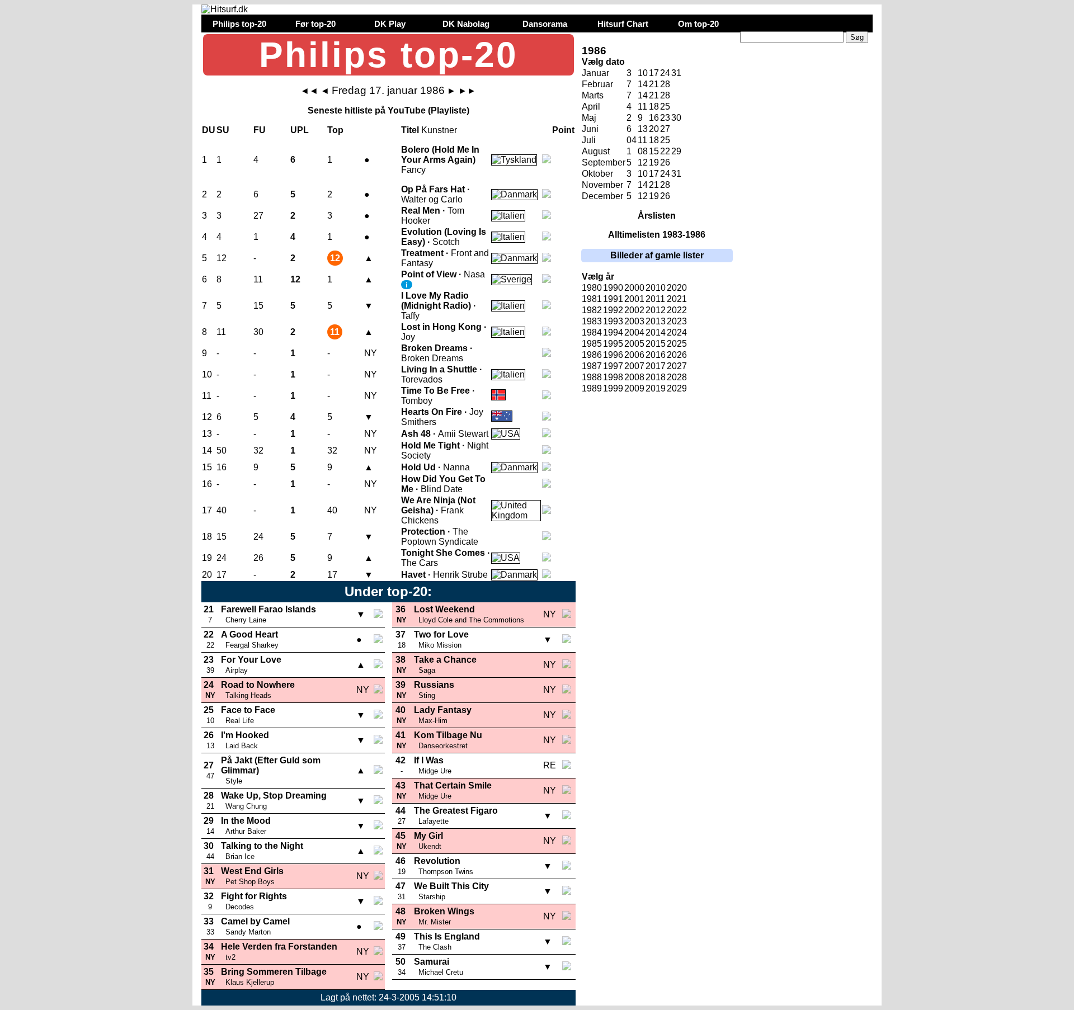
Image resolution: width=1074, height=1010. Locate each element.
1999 (613, 388)
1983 (592, 321)
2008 (634, 377)
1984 (592, 332)
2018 (656, 377)
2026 (677, 355)
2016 (656, 355)
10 (643, 73)
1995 (613, 343)
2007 (634, 366)
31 (676, 73)
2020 (677, 287)
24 (665, 73)
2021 (677, 299)
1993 (613, 321)
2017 (656, 366)
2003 (634, 321)
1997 (613, 366)
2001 (634, 299)
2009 (634, 388)
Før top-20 (315, 24)
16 (654, 117)
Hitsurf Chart (622, 24)
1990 (613, 287)
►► (467, 91)
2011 (655, 299)
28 (665, 84)
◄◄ (309, 91)
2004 (634, 332)
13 (643, 129)
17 (654, 173)
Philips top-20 (239, 24)
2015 (656, 343)
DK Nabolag (465, 24)
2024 (677, 332)
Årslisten (657, 215)
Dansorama (544, 24)
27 (665, 129)
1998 (613, 377)
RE (549, 765)
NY (370, 353)
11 (642, 106)
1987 (592, 366)
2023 (677, 321)
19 (654, 162)
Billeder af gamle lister (657, 255)
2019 (656, 388)
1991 (613, 299)
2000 (634, 287)
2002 (634, 310)
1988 (592, 377)
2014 (656, 332)
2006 (634, 355)
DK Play (390, 24)
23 (665, 117)
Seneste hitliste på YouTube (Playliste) (388, 110)
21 (654, 185)
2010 (656, 287)
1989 (592, 388)
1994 (613, 332)
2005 (634, 343)
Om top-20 (698, 24)
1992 (613, 310)
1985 (592, 343)
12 (643, 162)
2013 (656, 321)
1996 (613, 355)
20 (654, 129)
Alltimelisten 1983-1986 (656, 234)
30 (676, 117)
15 (654, 151)
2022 (677, 310)
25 (665, 106)
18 (654, 106)
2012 (656, 310)
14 (643, 95)
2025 (677, 343)
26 (665, 162)
